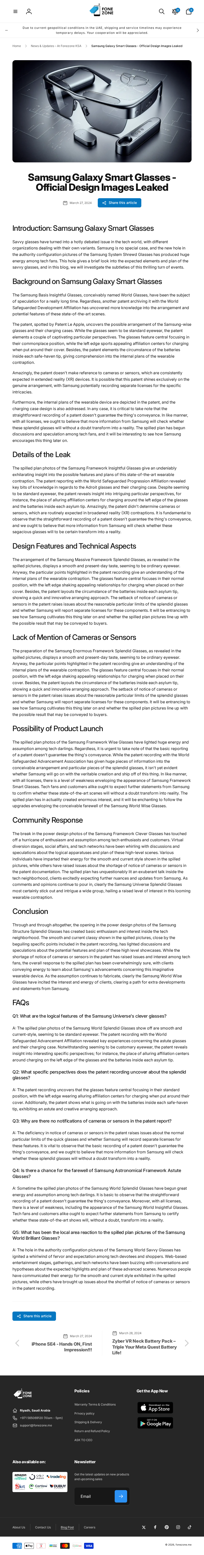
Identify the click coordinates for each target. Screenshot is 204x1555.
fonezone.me (184, 1544)
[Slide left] (6, 30)
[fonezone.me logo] (23, 1398)
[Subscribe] (121, 1496)
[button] (15, 11)
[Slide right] (197, 30)
